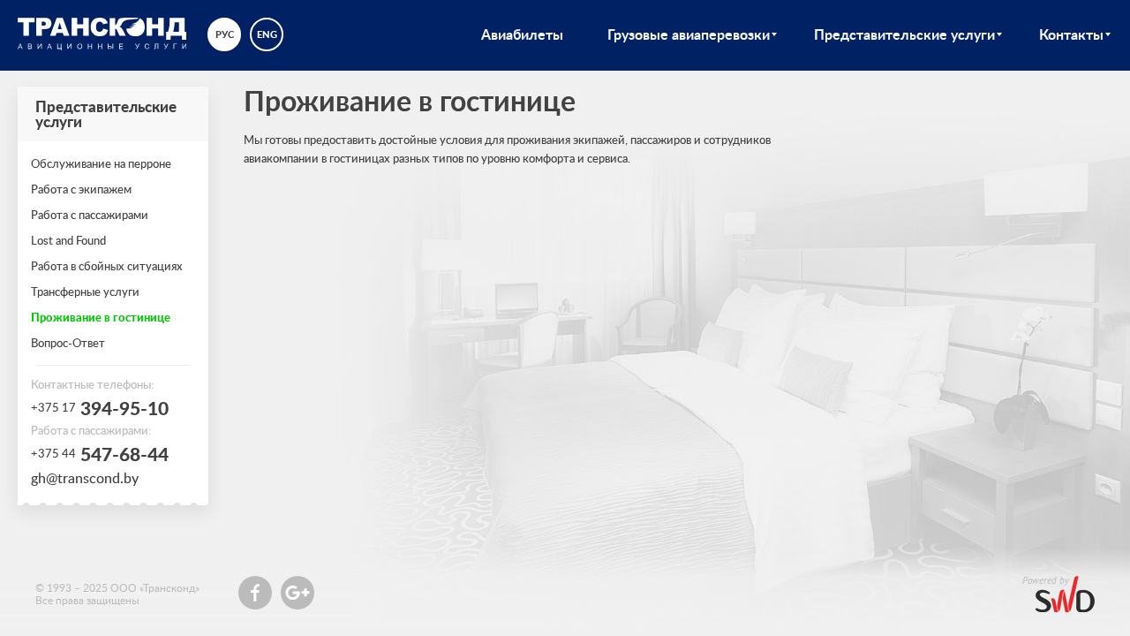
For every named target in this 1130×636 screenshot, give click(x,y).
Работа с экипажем (81, 189)
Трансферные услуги (85, 291)
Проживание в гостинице (100, 317)
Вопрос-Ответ (68, 343)
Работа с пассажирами (89, 215)
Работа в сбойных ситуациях (107, 266)
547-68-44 (100, 454)
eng (267, 34)
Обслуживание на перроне (101, 163)
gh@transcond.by (85, 478)
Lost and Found (68, 240)
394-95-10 (100, 408)
